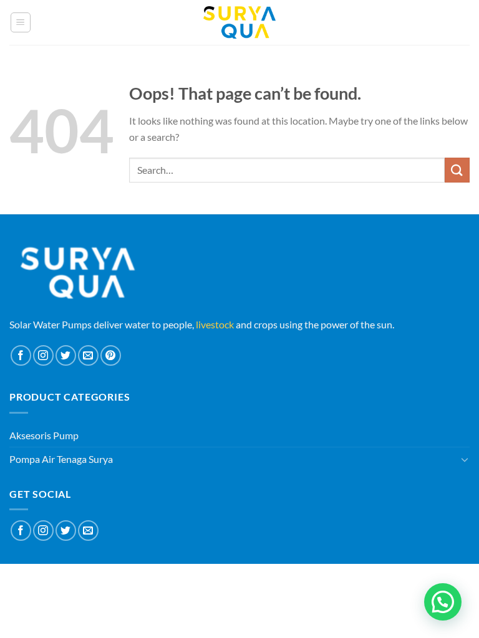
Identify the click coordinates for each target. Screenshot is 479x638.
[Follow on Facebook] (21, 355)
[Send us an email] (88, 355)
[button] (443, 602)
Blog (235, 580)
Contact (272, 580)
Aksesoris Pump (44, 435)
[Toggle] (465, 459)
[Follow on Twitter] (66, 355)
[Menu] (21, 22)
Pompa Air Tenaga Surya (61, 459)
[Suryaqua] (239, 22)
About (202, 580)
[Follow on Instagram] (43, 355)
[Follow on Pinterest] (110, 355)
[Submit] (457, 170)
